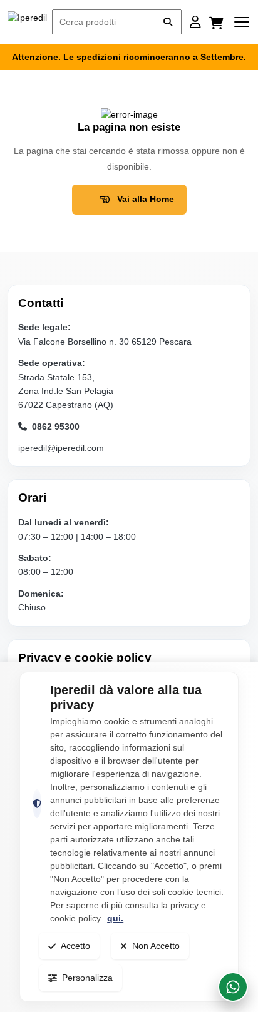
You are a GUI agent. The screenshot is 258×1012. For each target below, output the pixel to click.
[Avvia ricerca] (167, 21)
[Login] (195, 21)
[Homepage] (27, 22)
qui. (115, 918)
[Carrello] (218, 21)
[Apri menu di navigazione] (241, 21)
